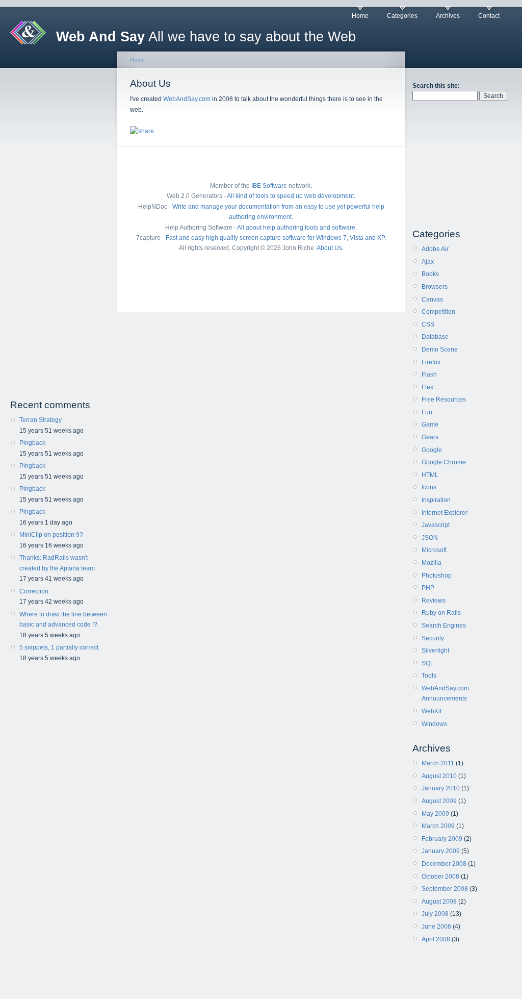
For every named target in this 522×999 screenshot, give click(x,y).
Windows (434, 724)
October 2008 (440, 876)
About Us (329, 248)
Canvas (432, 299)
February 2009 (442, 838)
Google (432, 450)
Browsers (435, 286)
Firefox (431, 362)
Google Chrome (444, 462)
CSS (428, 324)
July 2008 (435, 913)
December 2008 (444, 863)
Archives (448, 15)
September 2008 (445, 888)
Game (430, 424)
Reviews (434, 600)
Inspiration (436, 500)
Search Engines (444, 625)
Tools (429, 675)
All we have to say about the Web (206, 36)
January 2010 (441, 788)
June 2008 (436, 926)
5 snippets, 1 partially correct (58, 647)
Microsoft (434, 550)
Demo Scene (440, 349)
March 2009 (438, 826)
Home (360, 15)
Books (430, 274)
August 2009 (439, 801)
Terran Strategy (40, 419)
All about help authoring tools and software (296, 227)
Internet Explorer (444, 512)
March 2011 (438, 763)
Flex (427, 387)
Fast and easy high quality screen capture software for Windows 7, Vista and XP (275, 237)
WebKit (431, 711)
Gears (430, 437)
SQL (428, 663)
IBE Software (269, 185)
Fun (427, 412)
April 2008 (436, 939)
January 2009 (441, 851)
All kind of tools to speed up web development (290, 195)
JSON (430, 537)
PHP (428, 587)
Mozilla (431, 562)
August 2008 (439, 901)
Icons (429, 487)
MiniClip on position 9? (51, 534)
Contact (489, 15)
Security (433, 638)
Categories (402, 15)
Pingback (32, 442)
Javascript (436, 525)
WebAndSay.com (187, 99)
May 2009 (435, 813)
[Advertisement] (60, 234)
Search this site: (436, 85)
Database (435, 336)
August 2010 (439, 776)
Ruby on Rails (441, 612)
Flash (429, 374)
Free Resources (444, 399)
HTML (430, 475)
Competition (438, 311)
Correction (33, 591)
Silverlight (435, 650)
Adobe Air (435, 249)
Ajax (428, 261)
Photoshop (437, 575)
